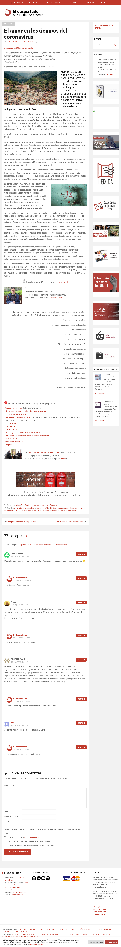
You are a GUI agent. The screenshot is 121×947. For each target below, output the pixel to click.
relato (39, 510)
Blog (22, 505)
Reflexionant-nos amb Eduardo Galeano (70, 522)
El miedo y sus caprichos (15, 414)
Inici (6, 3)
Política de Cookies (99, 909)
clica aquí (110, 74)
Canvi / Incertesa (31, 505)
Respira (8, 444)
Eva (12, 722)
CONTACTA (89, 3)
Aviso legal (96, 907)
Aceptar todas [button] (112, 942)
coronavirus (40, 508)
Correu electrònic (12, 816)
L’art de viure (10, 423)
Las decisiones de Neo (14, 438)
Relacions (53, 505)
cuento (66, 508)
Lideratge (107, 929)
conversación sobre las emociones (44, 452)
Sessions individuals (17, 895)
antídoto (22, 508)
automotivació (30, 508)
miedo (34, 510)
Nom (6, 811)
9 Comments (30, 42)
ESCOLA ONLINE (72, 3)
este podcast (62, 282)
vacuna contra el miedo (66, 510)
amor (16, 508)
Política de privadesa (33, 837)
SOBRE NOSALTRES (50, 3)
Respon (81, 554)
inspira (47, 505)
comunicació (22, 937)
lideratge (34, 937)
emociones (19, 510)
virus (76, 510)
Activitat (63, 929)
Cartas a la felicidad (13, 408)
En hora (32, 3)
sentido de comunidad (49, 510)
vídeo (63, 458)
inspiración (27, 510)
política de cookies (36, 944)
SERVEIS (17, 3)
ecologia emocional (49, 934)
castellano (40, 505)
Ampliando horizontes (14, 441)
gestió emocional (30, 934)
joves (110, 934)
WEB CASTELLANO (102, 26)
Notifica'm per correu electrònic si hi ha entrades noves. (31, 846)
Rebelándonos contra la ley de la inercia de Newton (27, 435)
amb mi (97, 929)
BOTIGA (103, 3)
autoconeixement (97, 934)
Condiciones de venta (100, 914)
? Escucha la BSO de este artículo (18, 48)
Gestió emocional (84, 929)
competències (8, 937)
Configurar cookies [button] (96, 942)
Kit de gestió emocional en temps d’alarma (21, 522)
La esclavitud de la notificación (18, 417)
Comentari (9, 785)
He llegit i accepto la (24, 837)
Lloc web (7, 821)
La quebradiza (11, 426)
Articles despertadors (19, 892)
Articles (8, 24)
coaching (15, 934)
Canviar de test (11, 429)
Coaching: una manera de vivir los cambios (23, 432)
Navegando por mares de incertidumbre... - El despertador (41, 544)
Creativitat (7, 931)
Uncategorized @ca (48, 929)
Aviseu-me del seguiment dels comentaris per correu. (29, 841)
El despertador (26, 11)
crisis (46, 508)
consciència (81, 934)
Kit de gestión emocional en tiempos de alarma (25, 411)
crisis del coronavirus (56, 508)
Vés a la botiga (100, 393)
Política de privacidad (100, 912)
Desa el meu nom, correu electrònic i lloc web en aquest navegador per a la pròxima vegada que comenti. (43, 831)
